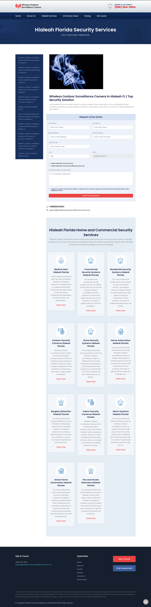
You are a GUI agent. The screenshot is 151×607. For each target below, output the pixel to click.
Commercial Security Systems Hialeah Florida (91, 272)
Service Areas (72, 35)
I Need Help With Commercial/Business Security (68, 166)
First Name (52, 123)
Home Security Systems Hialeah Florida (91, 343)
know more (61, 305)
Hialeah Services (49, 16)
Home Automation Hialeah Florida (120, 342)
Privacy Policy (82, 580)
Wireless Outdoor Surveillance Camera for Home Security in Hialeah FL (28, 89)
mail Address (54, 133)
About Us (31, 16)
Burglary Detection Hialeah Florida (61, 413)
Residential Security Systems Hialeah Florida (120, 272)
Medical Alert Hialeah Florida (61, 271)
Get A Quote (124, 559)
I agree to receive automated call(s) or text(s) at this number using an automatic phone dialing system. (90, 189)
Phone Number (97, 133)
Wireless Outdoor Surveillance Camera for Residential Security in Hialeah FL (29, 70)
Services (80, 573)
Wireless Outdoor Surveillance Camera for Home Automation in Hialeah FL (28, 60)
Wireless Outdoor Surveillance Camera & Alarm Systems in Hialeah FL (28, 79)
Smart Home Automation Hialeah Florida (61, 482)
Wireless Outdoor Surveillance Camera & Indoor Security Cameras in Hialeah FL (28, 99)
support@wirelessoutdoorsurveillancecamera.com (69, 210)
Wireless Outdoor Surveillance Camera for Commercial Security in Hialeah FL (28, 136)
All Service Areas (70, 16)
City (50, 152)
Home (18, 16)
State (94, 152)
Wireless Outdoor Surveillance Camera (38, 603)
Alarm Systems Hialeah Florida (121, 413)
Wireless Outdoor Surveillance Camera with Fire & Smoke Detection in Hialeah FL (28, 146)
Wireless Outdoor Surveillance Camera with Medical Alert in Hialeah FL (28, 126)
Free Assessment (124, 568)
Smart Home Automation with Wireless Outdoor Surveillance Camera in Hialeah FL (28, 116)
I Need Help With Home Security (62, 163)
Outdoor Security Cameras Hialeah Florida (61, 343)
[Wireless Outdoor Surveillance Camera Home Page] (28, 6)
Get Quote (102, 16)
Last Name (96, 123)
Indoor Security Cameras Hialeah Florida (91, 414)
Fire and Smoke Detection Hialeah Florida (90, 482)
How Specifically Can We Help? (60, 170)
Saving (87, 16)
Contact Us (81, 576)
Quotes (79, 569)
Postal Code (53, 143)
